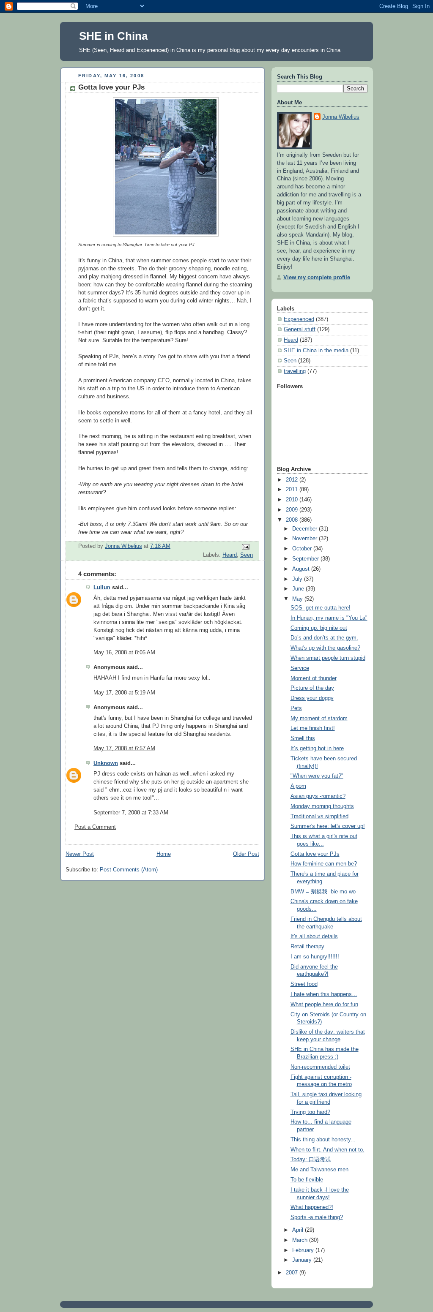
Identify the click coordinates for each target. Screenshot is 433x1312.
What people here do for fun (324, 1004)
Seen (246, 555)
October (302, 549)
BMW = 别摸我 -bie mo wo (323, 892)
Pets (296, 708)
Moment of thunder (313, 678)
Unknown (105, 763)
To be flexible (306, 1180)
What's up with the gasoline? (325, 648)
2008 (292, 520)
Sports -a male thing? (316, 1217)
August (301, 569)
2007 (292, 1273)
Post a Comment (95, 827)
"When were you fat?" (316, 776)
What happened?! (311, 1207)
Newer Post (80, 854)
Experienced (299, 319)
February (303, 1250)
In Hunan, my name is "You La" (328, 618)
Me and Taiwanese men (319, 1170)
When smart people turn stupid (327, 658)
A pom (298, 786)
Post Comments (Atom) (129, 870)
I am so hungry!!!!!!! (314, 957)
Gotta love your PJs (315, 854)
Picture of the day (312, 688)
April (298, 1230)
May (298, 599)
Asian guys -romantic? (317, 796)
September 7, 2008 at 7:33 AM (130, 813)
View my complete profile (316, 277)
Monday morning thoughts (322, 806)
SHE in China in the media (316, 351)
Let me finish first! (312, 728)
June (299, 589)
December (305, 529)
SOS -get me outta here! (320, 608)
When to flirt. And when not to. (327, 1150)
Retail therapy (307, 947)
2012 (292, 480)
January (302, 1260)
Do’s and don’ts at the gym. (324, 638)
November (305, 539)
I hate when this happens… (323, 994)
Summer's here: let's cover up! (327, 826)
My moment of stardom (319, 718)
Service (299, 668)
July (298, 579)
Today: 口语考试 (310, 1159)
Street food (304, 984)
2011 (292, 490)
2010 (292, 500)
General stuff (299, 329)
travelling (295, 371)
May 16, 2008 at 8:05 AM (124, 653)
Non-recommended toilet (320, 1067)
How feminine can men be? (323, 864)
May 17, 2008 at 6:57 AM (124, 748)
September (306, 559)
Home (163, 854)
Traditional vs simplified (319, 816)
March (300, 1240)
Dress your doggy (312, 698)
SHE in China (113, 36)
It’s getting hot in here (317, 748)
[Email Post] (245, 547)
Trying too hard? (310, 1112)
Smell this (302, 738)
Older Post (246, 854)
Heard (229, 555)
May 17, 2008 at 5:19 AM (124, 693)
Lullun (101, 588)
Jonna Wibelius (340, 117)
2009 (292, 510)
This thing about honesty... (323, 1140)
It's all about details (314, 936)
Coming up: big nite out (318, 628)
